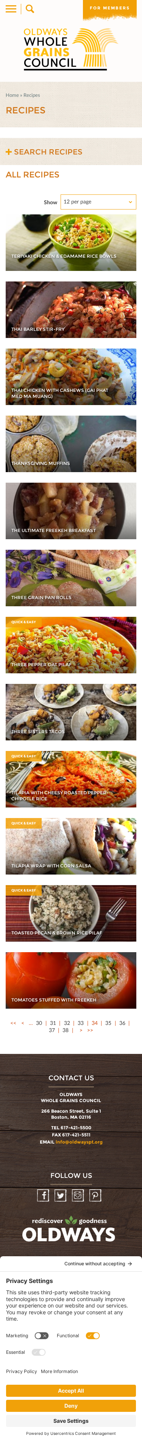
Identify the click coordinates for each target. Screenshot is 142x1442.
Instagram (78, 1195)
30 (39, 1023)
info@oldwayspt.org (79, 1142)
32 (67, 1023)
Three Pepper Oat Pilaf (41, 664)
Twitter (61, 1195)
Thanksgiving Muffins (40, 463)
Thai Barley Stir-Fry (37, 329)
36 (122, 1023)
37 (52, 1030)
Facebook (43, 1195)
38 (65, 1030)
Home (12, 95)
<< (13, 1023)
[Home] (71, 49)
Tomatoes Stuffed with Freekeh (53, 1000)
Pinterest (96, 1195)
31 (53, 1023)
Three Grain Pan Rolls (41, 597)
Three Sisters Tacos (38, 731)
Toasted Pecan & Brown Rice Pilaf (56, 933)
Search (29, 9)
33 (81, 1023)
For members (110, 8)
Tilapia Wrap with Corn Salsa (51, 866)
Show (50, 202)
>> (90, 1030)
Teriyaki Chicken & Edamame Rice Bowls (64, 256)
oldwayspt (69, 1232)
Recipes (31, 95)
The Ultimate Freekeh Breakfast (53, 530)
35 (108, 1023)
